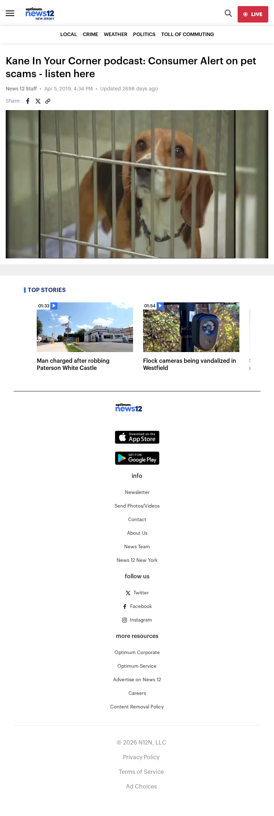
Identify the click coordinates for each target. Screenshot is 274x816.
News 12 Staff (21, 89)
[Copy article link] (48, 101)
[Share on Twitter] (38, 101)
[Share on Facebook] (28, 101)
